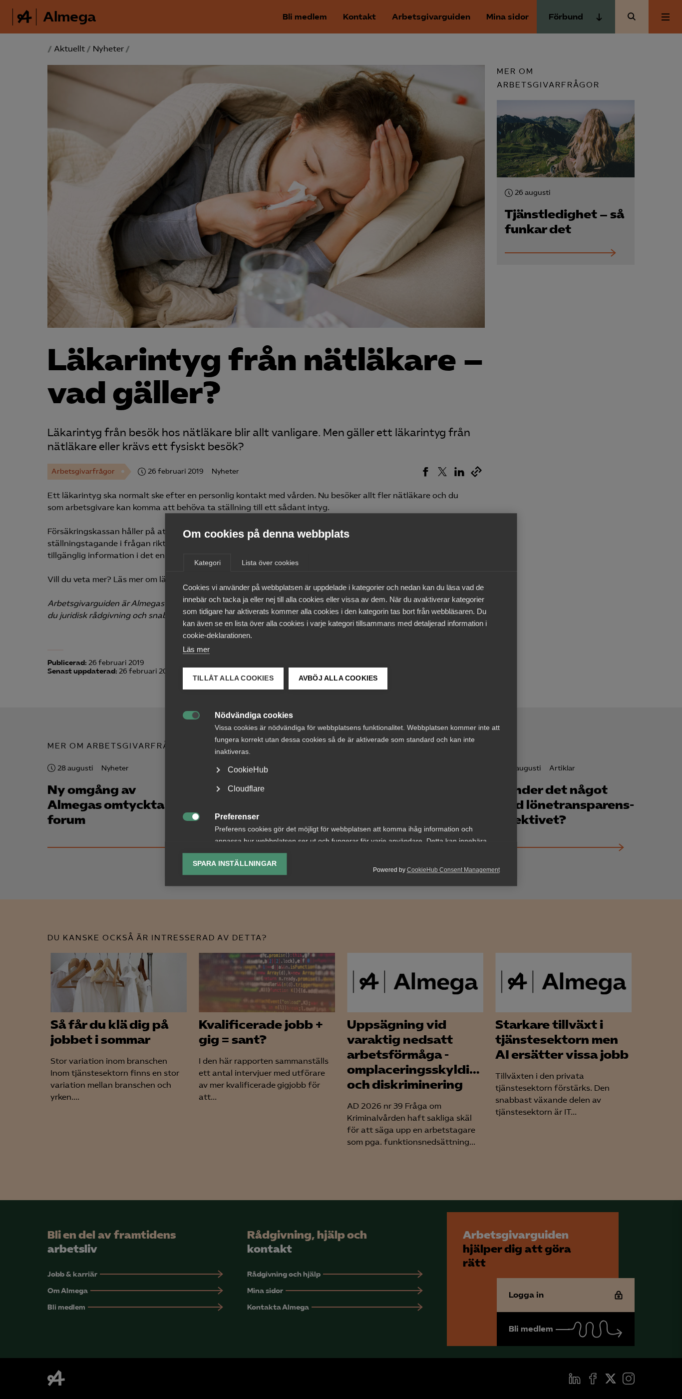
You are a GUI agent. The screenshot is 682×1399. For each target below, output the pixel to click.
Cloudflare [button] (246, 788)
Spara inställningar (235, 863)
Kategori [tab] (207, 563)
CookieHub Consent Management (453, 869)
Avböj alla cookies (337, 678)
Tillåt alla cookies (233, 678)
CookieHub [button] (248, 769)
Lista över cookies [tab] (270, 563)
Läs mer (196, 649)
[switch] (186, 714)
